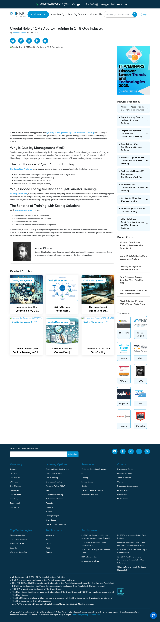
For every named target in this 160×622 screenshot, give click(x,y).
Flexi (47, 490)
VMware (49, 552)
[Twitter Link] (45, 41)
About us (13, 469)
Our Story (14, 499)
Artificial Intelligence (18, 539)
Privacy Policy (123, 490)
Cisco (48, 544)
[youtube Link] (13, 41)
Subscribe (72, 454)
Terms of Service (124, 478)
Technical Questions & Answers (94, 469)
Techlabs (49, 503)
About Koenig (57, 14)
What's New (122, 495)
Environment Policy (125, 469)
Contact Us (96, 14)
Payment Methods (124, 473)
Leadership (14, 473)
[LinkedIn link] (37, 41)
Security (13, 548)
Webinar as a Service (54, 499)
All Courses (36, 14)
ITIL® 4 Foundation (89, 557)
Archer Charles (19, 33)
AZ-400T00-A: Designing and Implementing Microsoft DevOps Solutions (130, 560)
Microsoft (50, 535)
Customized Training (54, 495)
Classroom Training (54, 482)
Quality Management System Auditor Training (70, 133)
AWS (47, 539)
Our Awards (15, 507)
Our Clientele (15, 486)
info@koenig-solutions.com (108, 4)
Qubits (84, 486)
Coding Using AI (52, 516)
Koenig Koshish (88, 482)
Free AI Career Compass (56, 524)
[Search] (134, 14)
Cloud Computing (17, 535)
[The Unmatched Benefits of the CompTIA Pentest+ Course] (98, 289)
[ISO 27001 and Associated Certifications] (62, 289)
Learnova (50, 507)
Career (120, 482)
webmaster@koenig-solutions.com (86, 615)
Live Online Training (54, 473)
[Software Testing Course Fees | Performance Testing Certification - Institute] (62, 331)
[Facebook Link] (21, 41)
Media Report (122, 499)
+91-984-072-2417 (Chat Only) (60, 4)
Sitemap (85, 478)
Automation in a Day (90, 561)
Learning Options (77, 14)
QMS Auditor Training (21, 169)
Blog (83, 473)
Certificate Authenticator (92, 490)
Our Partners (15, 495)
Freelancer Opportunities (127, 486)
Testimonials (15, 503)
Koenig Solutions (18, 193)
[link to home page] (18, 14)
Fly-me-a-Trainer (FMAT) (56, 486)
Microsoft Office (17, 544)
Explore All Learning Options (57, 469)
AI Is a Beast (51, 520)
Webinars (14, 482)
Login (145, 14)
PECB (48, 548)
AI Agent (49, 511)
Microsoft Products (90, 495)
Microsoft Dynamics (18, 552)
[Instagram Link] (29, 41)
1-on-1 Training (52, 478)
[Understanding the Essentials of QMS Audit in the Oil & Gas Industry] (26, 289)
